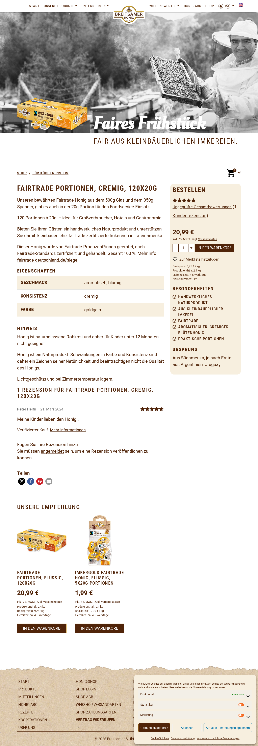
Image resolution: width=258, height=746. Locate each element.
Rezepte (25, 712)
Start (34, 6)
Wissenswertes (163, 6)
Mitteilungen (31, 696)
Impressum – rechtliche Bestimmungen (218, 738)
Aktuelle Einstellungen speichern (228, 728)
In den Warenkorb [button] (41, 628)
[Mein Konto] (219, 6)
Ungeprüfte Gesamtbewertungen (202, 207)
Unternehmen (94, 6)
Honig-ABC (192, 6)
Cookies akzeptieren (154, 728)
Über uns (26, 727)
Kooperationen (32, 719)
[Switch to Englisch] (239, 5)
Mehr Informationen (68, 430)
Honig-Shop (86, 681)
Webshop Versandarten (98, 704)
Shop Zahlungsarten (96, 712)
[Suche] (229, 6)
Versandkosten (207, 239)
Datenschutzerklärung (183, 738)
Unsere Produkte (59, 6)
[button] (21, 481)
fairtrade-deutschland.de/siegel (47, 260)
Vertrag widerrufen (95, 719)
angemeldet (52, 451)
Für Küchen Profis (50, 173)
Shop (209, 6)
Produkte (27, 689)
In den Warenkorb (215, 247)
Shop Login (86, 689)
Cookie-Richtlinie (160, 738)
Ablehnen (187, 728)
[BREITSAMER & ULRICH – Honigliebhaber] (129, 14)
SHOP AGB (84, 696)
